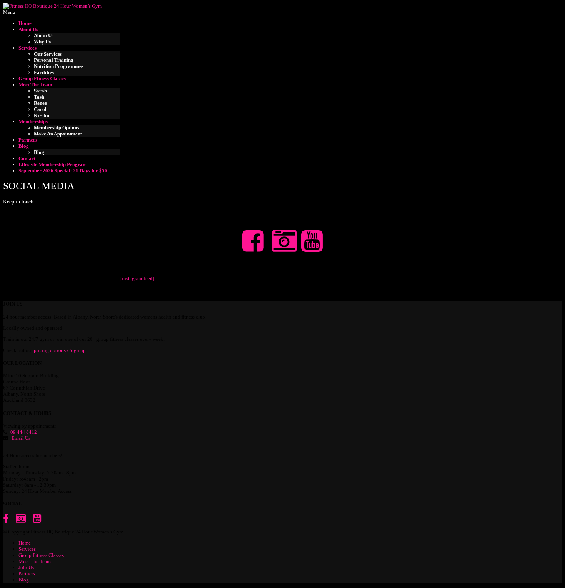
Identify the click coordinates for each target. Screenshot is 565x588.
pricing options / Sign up (60, 350)
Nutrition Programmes (58, 66)
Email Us (21, 438)
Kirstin (41, 115)
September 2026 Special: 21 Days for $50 (62, 170)
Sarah (40, 91)
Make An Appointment (58, 134)
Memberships (33, 121)
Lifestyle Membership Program (52, 164)
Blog (23, 146)
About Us (28, 29)
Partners (27, 140)
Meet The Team (35, 85)
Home (25, 23)
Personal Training (53, 60)
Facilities (44, 72)
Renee (40, 103)
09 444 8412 (23, 432)
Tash (39, 97)
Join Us (26, 567)
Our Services (48, 54)
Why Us (42, 42)
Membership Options (56, 127)
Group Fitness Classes (42, 78)
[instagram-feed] (137, 278)
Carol (40, 109)
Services (27, 48)
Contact (26, 158)
